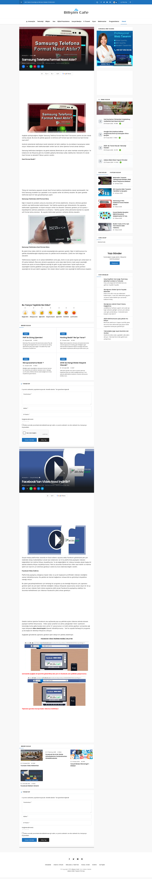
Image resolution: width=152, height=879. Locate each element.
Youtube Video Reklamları (30, 766)
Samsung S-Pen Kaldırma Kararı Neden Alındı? (121, 203)
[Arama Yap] (97, 2)
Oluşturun (115, 263)
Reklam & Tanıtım (72, 865)
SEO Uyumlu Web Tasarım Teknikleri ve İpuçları (122, 190)
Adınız (25, 408)
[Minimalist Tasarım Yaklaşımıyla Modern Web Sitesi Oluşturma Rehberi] (105, 181)
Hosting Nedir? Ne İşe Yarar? (73, 337)
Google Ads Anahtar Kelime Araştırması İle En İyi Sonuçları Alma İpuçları (116, 133)
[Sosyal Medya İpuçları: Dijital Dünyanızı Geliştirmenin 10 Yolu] (105, 215)
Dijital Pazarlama (63, 21)
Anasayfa (31, 21)
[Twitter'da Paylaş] (27, 66)
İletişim (102, 865)
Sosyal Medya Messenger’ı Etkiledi (79, 765)
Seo (54, 21)
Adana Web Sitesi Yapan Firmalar (115, 160)
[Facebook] (101, 2)
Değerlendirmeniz (27, 419)
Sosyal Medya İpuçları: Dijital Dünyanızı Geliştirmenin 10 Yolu (121, 214)
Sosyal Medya (76, 21)
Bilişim (47, 21)
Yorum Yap (26, 384)
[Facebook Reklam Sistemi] (32, 775)
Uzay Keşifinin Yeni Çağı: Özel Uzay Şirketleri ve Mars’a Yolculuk (116, 280)
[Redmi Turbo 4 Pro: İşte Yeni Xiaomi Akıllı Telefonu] (105, 227)
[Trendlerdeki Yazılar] (21, 2)
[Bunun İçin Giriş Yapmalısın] (42, 73)
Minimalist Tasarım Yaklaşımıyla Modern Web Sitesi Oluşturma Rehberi (122, 179)
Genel (124, 21)
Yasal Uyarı (85, 865)
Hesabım (48, 865)
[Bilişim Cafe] (76, 11)
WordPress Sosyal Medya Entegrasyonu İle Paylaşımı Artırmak (116, 107)
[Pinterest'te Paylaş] (34, 66)
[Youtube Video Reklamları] (32, 755)
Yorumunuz (27, 394)
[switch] (115, 2)
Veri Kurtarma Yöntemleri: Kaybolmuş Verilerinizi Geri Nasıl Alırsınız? (117, 120)
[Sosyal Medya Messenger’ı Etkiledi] (81, 754)
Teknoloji (40, 21)
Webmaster (102, 21)
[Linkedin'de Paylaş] (38, 66)
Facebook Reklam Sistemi (30, 786)
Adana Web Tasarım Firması (76, 871)
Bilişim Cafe (25, 63)
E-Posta (26, 414)
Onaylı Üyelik (58, 865)
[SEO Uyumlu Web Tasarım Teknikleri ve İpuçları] (105, 192)
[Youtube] (107, 2)
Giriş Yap (124, 2)
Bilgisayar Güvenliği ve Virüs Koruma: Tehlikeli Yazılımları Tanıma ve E (43, 2)
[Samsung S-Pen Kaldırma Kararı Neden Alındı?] (105, 204)
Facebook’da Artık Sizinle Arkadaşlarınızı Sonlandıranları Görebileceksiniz (56, 756)
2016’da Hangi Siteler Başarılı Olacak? (73, 364)
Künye (94, 865)
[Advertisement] (56, 89)
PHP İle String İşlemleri (33, 337)
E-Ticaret (86, 21)
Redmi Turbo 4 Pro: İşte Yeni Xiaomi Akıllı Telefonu (121, 226)
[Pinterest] (110, 2)
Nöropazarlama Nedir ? (33, 363)
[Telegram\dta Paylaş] (42, 66)
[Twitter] (104, 2)
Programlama (114, 21)
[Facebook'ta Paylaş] (23, 66)
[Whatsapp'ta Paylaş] (31, 66)
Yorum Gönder (29, 440)
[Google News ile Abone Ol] (67, 73)
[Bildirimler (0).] (130, 2)
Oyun (94, 21)
